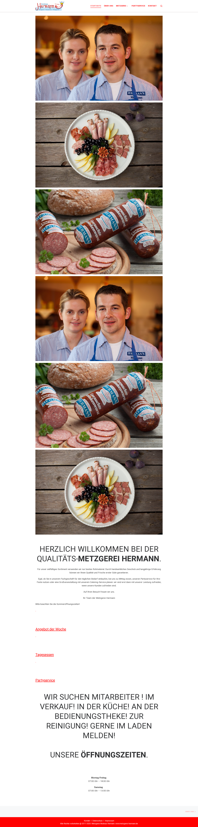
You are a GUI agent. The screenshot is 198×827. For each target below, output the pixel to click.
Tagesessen (44, 655)
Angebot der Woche (50, 629)
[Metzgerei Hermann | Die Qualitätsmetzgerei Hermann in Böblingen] (49, 5)
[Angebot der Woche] (35, 610)
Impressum (109, 821)
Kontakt (87, 821)
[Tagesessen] (35, 636)
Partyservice (45, 680)
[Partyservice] (35, 661)
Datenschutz (97, 821)
